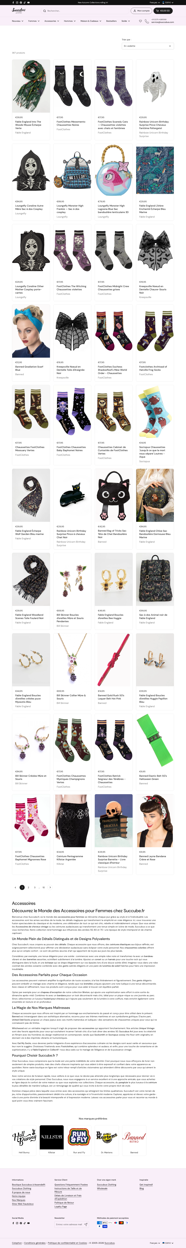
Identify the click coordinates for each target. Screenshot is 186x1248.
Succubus (110, 1243)
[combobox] (85, 11)
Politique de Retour (64, 1202)
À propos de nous (21, 1192)
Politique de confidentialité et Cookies (67, 1243)
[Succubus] (18, 11)
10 (44, 887)
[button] (163, 11)
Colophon (17, 1243)
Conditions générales (35, 1243)
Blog (142, 1188)
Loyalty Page (61, 1206)
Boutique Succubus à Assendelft (28, 1184)
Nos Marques (18, 1200)
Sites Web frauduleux (23, 1203)
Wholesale (102, 1188)
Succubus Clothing (21, 1188)
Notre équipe (18, 1196)
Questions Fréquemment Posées (71, 1184)
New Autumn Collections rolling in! (93, 3)
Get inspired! (146, 1184)
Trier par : (126, 39)
